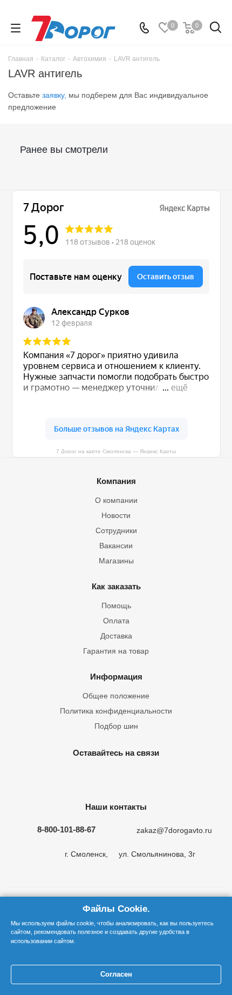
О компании (116, 500)
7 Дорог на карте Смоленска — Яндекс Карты (116, 450)
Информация (116, 676)
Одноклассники (113, 778)
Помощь (116, 605)
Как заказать (116, 586)
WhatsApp (167, 778)
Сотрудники (116, 530)
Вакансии (116, 545)
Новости (116, 515)
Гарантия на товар (116, 651)
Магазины (116, 560)
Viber (140, 778)
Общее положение (116, 695)
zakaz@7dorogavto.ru (174, 830)
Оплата (116, 620)
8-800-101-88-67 (66, 829)
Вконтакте (59, 778)
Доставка (116, 635)
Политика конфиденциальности (116, 711)
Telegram (86, 778)
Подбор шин (116, 726)
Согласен (116, 974)
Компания (116, 481)
